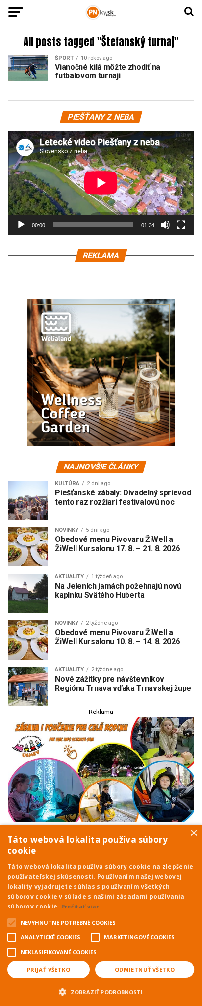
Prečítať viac (80, 906)
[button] (101, 991)
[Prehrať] (21, 225)
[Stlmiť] (165, 225)
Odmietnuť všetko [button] (145, 969)
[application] (101, 183)
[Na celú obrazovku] (181, 225)
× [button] (193, 833)
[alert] (101, 915)
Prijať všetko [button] (48, 969)
